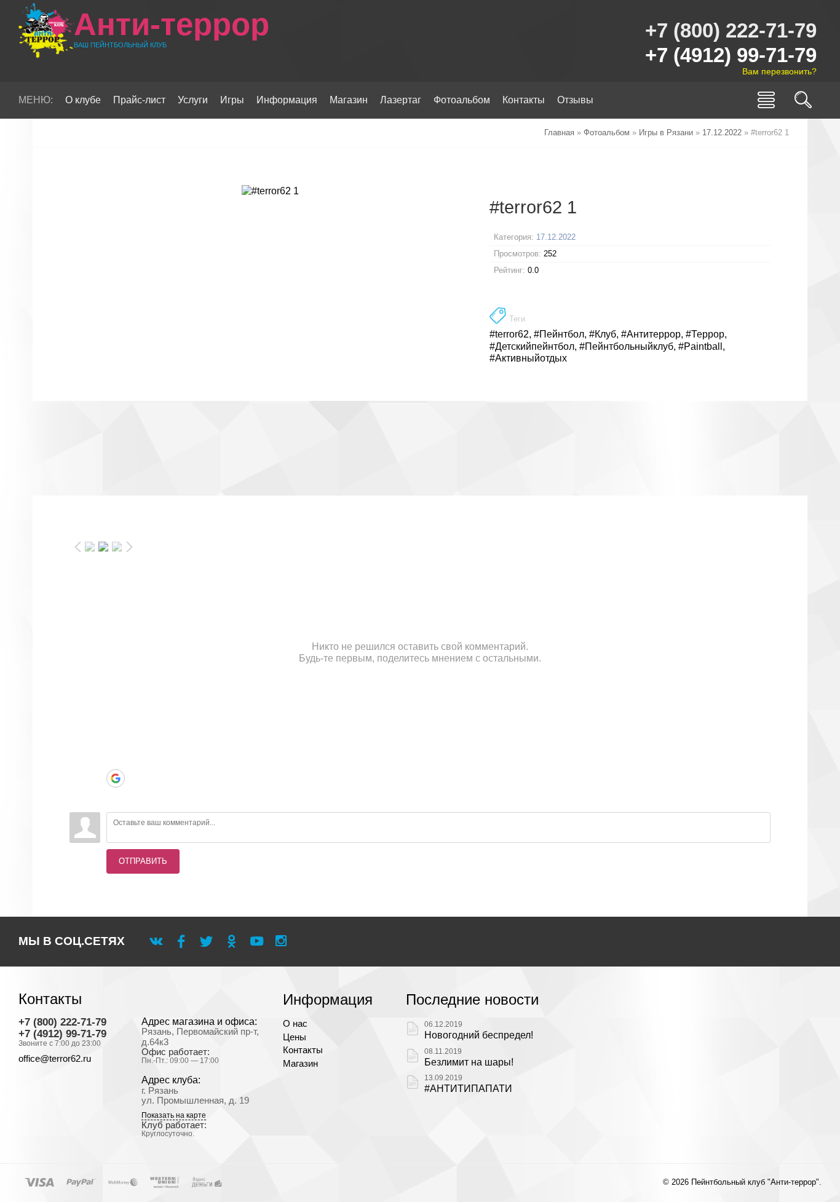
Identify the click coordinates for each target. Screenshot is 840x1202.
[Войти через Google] (115, 778)
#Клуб (602, 334)
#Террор (705, 334)
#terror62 (509, 334)
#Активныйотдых (528, 358)
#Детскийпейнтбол (531, 346)
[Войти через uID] (115, 704)
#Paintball (700, 346)
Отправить (143, 861)
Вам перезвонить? (779, 71)
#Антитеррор (651, 334)
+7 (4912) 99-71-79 (731, 55)
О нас (295, 1024)
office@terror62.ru (54, 1059)
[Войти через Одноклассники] (115, 797)
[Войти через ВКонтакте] (115, 723)
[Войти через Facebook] (115, 741)
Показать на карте (173, 1116)
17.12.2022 (556, 237)
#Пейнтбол (559, 334)
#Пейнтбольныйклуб (626, 346)
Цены (294, 1037)
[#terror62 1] (270, 190)
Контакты (303, 1050)
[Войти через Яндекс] (115, 760)
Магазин (300, 1064)
